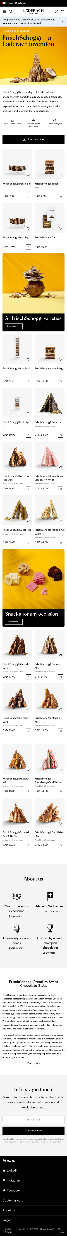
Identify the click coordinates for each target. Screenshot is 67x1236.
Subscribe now (33, 1130)
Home (5, 31)
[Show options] (60, 435)
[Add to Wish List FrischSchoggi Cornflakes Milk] (60, 823)
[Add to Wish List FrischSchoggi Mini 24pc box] (28, 360)
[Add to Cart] (28, 196)
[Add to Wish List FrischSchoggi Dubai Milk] (28, 521)
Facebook (13, 1190)
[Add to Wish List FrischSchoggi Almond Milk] (60, 709)
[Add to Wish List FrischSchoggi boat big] (28, 229)
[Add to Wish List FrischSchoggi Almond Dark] (28, 655)
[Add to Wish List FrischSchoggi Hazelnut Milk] (28, 770)
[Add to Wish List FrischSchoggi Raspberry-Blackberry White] (60, 467)
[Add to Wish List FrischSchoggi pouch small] (60, 175)
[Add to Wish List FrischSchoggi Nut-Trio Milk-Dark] (28, 467)
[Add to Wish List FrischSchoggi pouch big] (60, 360)
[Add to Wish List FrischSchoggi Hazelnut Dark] (28, 709)
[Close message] (62, 21)
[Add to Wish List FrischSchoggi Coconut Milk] (60, 655)
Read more (12, 3)
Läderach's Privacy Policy (25, 1142)
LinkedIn (12, 1170)
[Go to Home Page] (33, 11)
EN (8, 3)
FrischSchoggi (20, 31)
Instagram (14, 1180)
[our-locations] (56, 11)
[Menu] (4, 11)
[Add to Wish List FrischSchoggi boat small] (28, 175)
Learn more (15, 916)
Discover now (12, 326)
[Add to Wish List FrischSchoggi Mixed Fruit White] (60, 521)
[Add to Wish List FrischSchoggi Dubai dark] (60, 413)
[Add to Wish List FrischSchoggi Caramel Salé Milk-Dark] (28, 823)
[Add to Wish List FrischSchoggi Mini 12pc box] (28, 413)
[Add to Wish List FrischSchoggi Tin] (60, 229)
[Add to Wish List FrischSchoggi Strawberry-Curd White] (60, 770)
